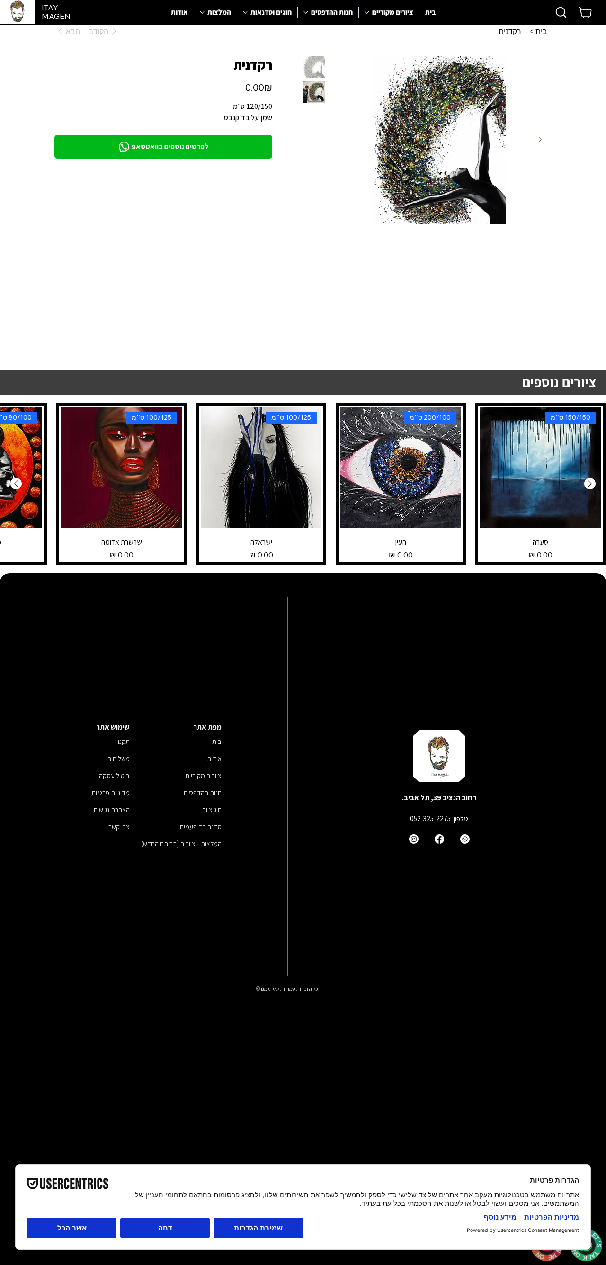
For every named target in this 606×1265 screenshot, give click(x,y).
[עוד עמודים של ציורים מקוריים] (367, 12)
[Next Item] (539, 139)
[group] (303, 484)
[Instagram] (414, 839)
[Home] (585, 12)
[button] (561, 12)
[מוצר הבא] (16, 483)
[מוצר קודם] (590, 483)
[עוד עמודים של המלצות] (202, 12)
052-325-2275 (430, 818)
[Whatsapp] (465, 839)
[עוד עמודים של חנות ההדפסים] (305, 12)
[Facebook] (439, 839)
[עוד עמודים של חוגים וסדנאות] (245, 12)
